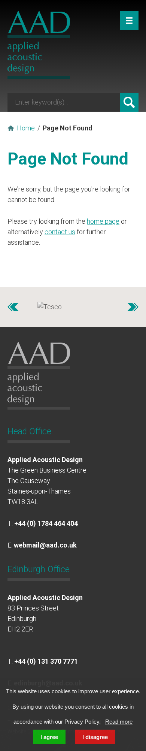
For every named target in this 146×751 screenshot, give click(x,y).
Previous (13, 307)
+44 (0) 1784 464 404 (46, 523)
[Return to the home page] (38, 76)
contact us (60, 232)
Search (129, 102)
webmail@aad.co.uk (45, 545)
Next (133, 307)
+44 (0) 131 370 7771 (46, 661)
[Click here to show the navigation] (129, 20)
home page (103, 221)
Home (26, 128)
